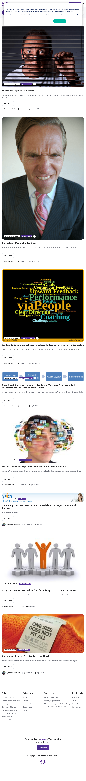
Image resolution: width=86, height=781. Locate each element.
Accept (60, 21)
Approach (26, 701)
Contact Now (76, 707)
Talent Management (25, 583)
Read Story (8, 103)
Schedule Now (77, 704)
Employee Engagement (28, 338)
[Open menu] (83, 3)
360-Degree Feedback (9, 704)
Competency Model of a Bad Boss (19, 243)
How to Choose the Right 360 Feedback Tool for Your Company (34, 466)
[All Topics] (34, 84)
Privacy (49, 756)
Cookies (55, 756)
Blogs (25, 710)
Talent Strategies (7, 717)
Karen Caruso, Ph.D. (9, 109)
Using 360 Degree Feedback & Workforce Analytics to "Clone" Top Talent (39, 590)
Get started (43, 748)
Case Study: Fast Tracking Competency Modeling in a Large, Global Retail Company (39, 507)
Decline (73, 21)
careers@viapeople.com (52, 701)
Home (25, 697)
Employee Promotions (9, 710)
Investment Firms (8, 720)
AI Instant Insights (8, 697)
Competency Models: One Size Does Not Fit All (25, 656)
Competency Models (25, 460)
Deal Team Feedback (9, 713)
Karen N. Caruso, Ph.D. (14, 524)
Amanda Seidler (8, 606)
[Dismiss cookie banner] (79, 6)
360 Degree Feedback (11, 378)
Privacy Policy (76, 697)
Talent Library (27, 707)
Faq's (74, 701)
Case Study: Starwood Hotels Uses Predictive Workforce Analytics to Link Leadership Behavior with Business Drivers (38, 386)
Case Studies (22, 499)
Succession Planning (9, 707)
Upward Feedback (27, 84)
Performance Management (12, 84)
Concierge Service (29, 704)
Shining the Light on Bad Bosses (18, 90)
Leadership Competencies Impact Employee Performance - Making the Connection (43, 345)
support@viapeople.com (52, 697)
